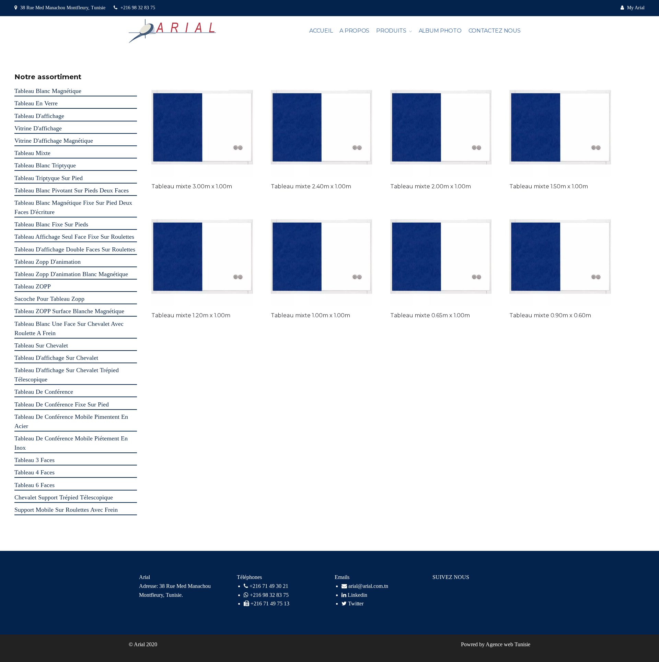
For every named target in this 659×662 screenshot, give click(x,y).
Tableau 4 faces (34, 472)
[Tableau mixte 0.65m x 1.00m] (441, 255)
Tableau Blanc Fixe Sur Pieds (51, 224)
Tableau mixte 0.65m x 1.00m (430, 315)
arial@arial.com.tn (367, 586)
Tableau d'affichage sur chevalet (56, 357)
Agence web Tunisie (508, 644)
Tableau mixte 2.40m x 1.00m (311, 186)
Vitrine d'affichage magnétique (53, 140)
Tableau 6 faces (34, 485)
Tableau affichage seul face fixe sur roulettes (74, 236)
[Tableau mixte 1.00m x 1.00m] (321, 255)
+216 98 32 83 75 (137, 7)
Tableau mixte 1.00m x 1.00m (310, 315)
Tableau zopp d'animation (47, 261)
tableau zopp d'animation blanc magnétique (71, 274)
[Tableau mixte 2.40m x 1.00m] (321, 126)
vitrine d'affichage (38, 128)
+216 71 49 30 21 (269, 586)
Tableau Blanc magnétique (47, 90)
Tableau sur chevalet (41, 345)
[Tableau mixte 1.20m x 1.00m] (202, 255)
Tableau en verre (36, 103)
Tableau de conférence (43, 391)
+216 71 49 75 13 (270, 603)
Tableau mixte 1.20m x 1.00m (190, 315)
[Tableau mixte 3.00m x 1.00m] (202, 126)
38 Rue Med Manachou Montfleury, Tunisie (62, 7)
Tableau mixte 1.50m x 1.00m (548, 186)
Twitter (355, 603)
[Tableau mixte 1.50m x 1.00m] (560, 126)
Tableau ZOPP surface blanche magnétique (69, 311)
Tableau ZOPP (32, 286)
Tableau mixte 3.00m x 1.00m (191, 186)
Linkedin (356, 595)
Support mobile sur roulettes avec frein (66, 509)
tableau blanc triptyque (45, 165)
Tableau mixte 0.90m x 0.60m (550, 315)
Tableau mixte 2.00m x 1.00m (430, 186)
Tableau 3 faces (34, 460)
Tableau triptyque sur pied (48, 178)
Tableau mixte (32, 153)
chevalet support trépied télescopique (63, 497)
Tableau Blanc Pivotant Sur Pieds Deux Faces (71, 190)
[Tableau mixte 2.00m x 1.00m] (441, 126)
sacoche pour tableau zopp (49, 298)
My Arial (635, 7)
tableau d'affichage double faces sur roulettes (74, 249)
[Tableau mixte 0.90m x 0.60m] (560, 255)
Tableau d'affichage (39, 116)
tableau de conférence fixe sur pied (61, 404)
